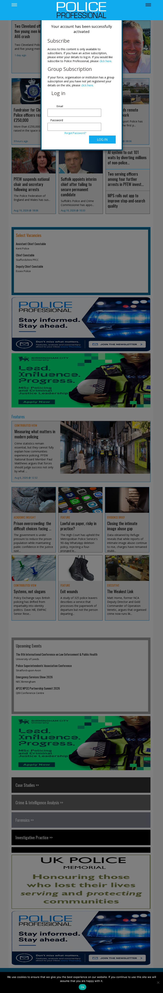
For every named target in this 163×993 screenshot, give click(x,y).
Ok (82, 987)
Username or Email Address (56, 104)
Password (56, 120)
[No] (158, 982)
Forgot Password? (75, 133)
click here (105, 61)
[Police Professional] (81, 10)
